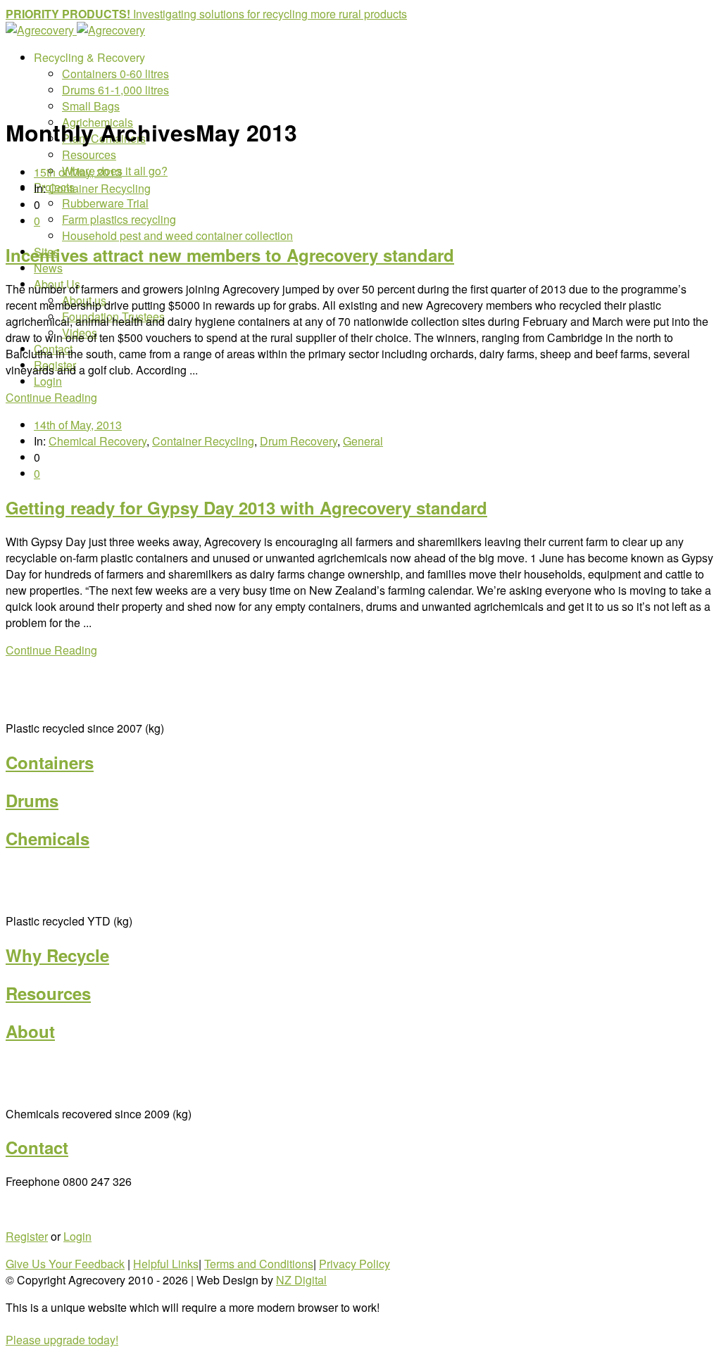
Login (77, 1236)
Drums (32, 800)
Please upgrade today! (62, 1340)
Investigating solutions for (270, 14)
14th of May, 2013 (78, 425)
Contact (37, 1147)
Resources (48, 993)
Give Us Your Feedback (65, 1264)
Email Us (28, 1209)
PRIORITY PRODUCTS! (69, 14)
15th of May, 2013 (78, 172)
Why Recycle (57, 955)
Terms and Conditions (258, 1264)
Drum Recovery (298, 441)
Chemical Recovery (97, 441)
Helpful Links (166, 1264)
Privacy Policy (354, 1264)
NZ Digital (301, 1280)
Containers (50, 762)
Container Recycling (100, 188)
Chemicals (47, 838)
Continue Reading (51, 397)
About (30, 1031)
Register (27, 1236)
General (363, 441)
